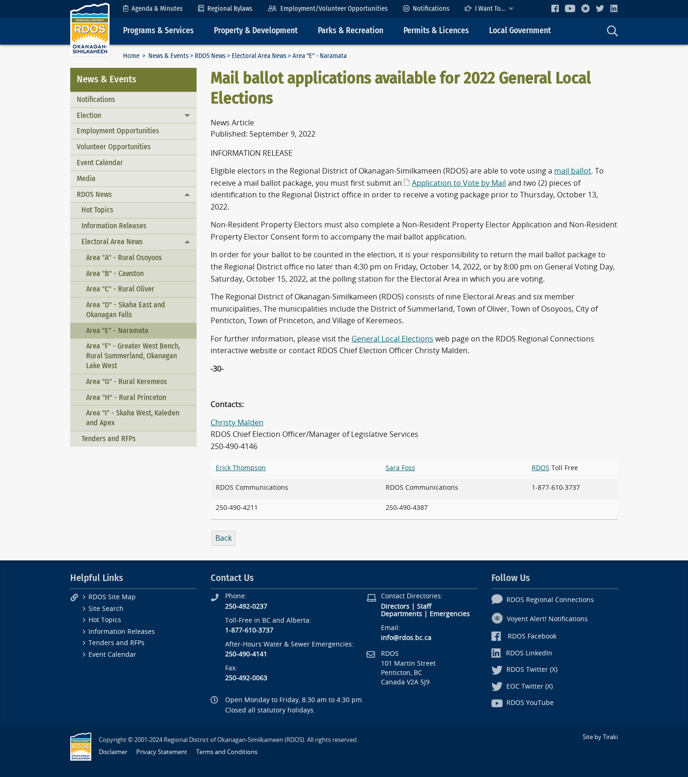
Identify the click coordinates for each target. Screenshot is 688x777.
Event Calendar (100, 162)
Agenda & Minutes (157, 9)
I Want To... (490, 9)
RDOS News (210, 56)
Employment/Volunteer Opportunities (334, 9)
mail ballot (572, 171)
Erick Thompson (241, 468)
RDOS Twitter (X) (531, 670)
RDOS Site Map (112, 597)
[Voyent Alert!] (585, 8)
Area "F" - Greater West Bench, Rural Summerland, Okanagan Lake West (133, 355)
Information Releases (113, 225)
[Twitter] (600, 8)
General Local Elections (392, 338)
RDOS (540, 468)
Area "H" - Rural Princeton (126, 397)
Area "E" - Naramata (117, 330)
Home (131, 56)
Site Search (106, 609)
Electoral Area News (259, 56)
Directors (395, 606)
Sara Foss (400, 468)
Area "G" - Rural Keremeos (126, 381)
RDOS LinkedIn (529, 653)
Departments (401, 614)
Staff (424, 606)
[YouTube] (570, 8)
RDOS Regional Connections (550, 600)
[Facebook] (555, 8)
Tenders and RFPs (108, 438)
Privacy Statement (161, 751)
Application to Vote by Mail (459, 183)
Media (86, 178)
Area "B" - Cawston (115, 273)
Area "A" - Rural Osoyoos (124, 257)
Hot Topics (97, 209)
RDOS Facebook (532, 636)
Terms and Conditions (226, 751)
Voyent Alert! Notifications (547, 619)
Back (223, 538)
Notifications (431, 9)
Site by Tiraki (600, 737)
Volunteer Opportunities (114, 146)
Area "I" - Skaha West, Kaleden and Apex (132, 417)
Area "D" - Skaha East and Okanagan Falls (125, 309)
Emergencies (450, 614)
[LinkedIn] (614, 8)
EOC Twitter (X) (529, 686)
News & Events (168, 56)
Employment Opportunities (118, 130)
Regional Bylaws (229, 9)
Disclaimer (113, 751)
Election (89, 115)
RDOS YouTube (530, 703)
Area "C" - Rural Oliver (120, 288)
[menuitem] (153, 8)
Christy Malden (237, 422)
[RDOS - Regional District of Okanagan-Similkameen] (90, 29)
